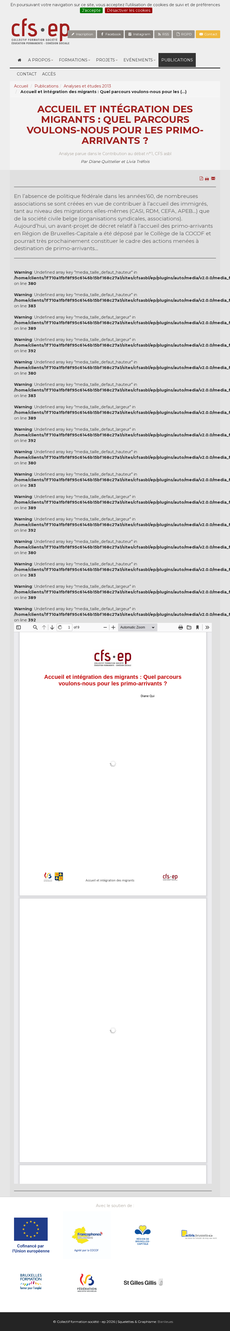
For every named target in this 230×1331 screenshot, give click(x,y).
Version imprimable (208, 190)
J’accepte (91, 10)
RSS (165, 34)
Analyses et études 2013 (87, 86)
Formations (73, 60)
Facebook (113, 34)
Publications (177, 60)
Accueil (21, 86)
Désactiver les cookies (128, 10)
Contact (210, 34)
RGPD (186, 34)
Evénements (138, 60)
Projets (105, 60)
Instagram (141, 34)
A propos (39, 60)
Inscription (84, 34)
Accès (49, 74)
